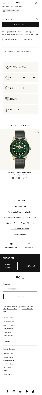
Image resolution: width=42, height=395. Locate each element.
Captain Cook (12, 223)
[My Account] (36, 3)
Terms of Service (27, 309)
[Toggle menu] (4, 3)
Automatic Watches (12, 217)
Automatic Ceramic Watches (20, 211)
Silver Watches (29, 217)
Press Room (7, 374)
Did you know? (8, 329)
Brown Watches (27, 223)
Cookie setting (8, 364)
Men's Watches (20, 206)
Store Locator (8, 335)
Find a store (7, 266)
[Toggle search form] (8, 3)
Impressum (7, 367)
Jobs (5, 371)
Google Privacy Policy (10, 309)
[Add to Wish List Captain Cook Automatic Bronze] (37, 133)
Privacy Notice (8, 357)
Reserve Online (20, 24)
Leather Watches (20, 234)
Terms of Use (8, 353)
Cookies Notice (8, 360)
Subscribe (20, 297)
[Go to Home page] (20, 3)
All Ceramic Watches (20, 228)
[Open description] (37, 34)
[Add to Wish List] (37, 19)
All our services (8, 322)
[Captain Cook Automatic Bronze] (20, 149)
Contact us (30, 266)
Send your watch (9, 325)
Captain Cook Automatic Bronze (20, 172)
